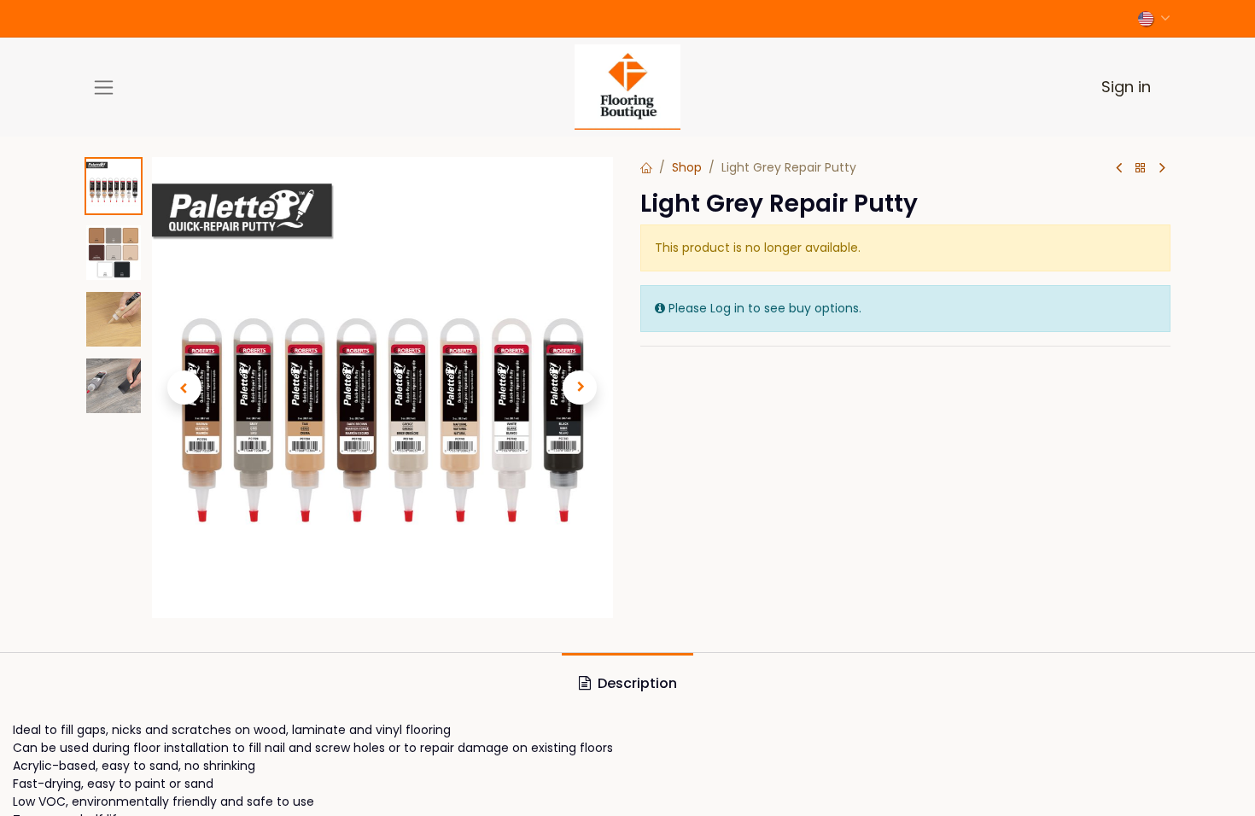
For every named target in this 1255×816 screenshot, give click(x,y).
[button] (184, 387)
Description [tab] (635, 683)
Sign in (1126, 86)
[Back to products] (1140, 169)
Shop (687, 167)
